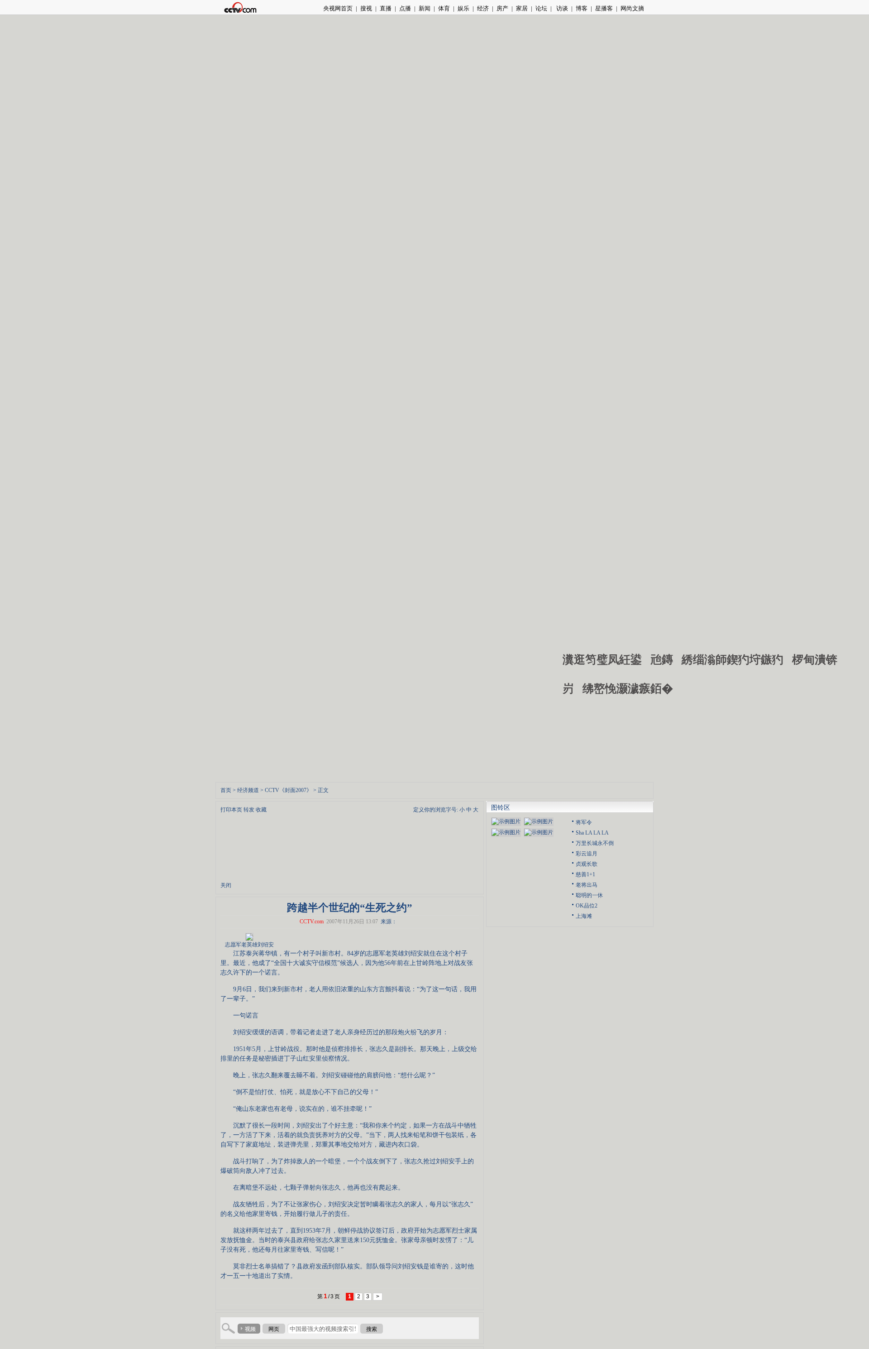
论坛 (541, 8)
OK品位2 (586, 906)
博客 (581, 8)
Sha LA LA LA (592, 833)
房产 (502, 8)
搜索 (371, 1329)
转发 (249, 810)
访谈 (561, 8)
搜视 (366, 8)
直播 (386, 8)
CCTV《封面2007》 (288, 790)
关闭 (225, 885)
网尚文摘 (632, 8)
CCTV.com (312, 921)
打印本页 (231, 810)
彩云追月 (586, 853)
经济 (483, 8)
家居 (522, 8)
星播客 (604, 8)
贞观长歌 (586, 864)
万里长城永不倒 (595, 843)
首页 (225, 790)
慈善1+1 (585, 874)
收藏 (261, 810)
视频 (250, 1329)
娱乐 (463, 8)
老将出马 (586, 885)
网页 (273, 1329)
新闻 (424, 8)
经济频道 (248, 790)
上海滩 (584, 916)
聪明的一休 (589, 895)
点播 (405, 8)
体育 (444, 8)
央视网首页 (338, 8)
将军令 (584, 822)
